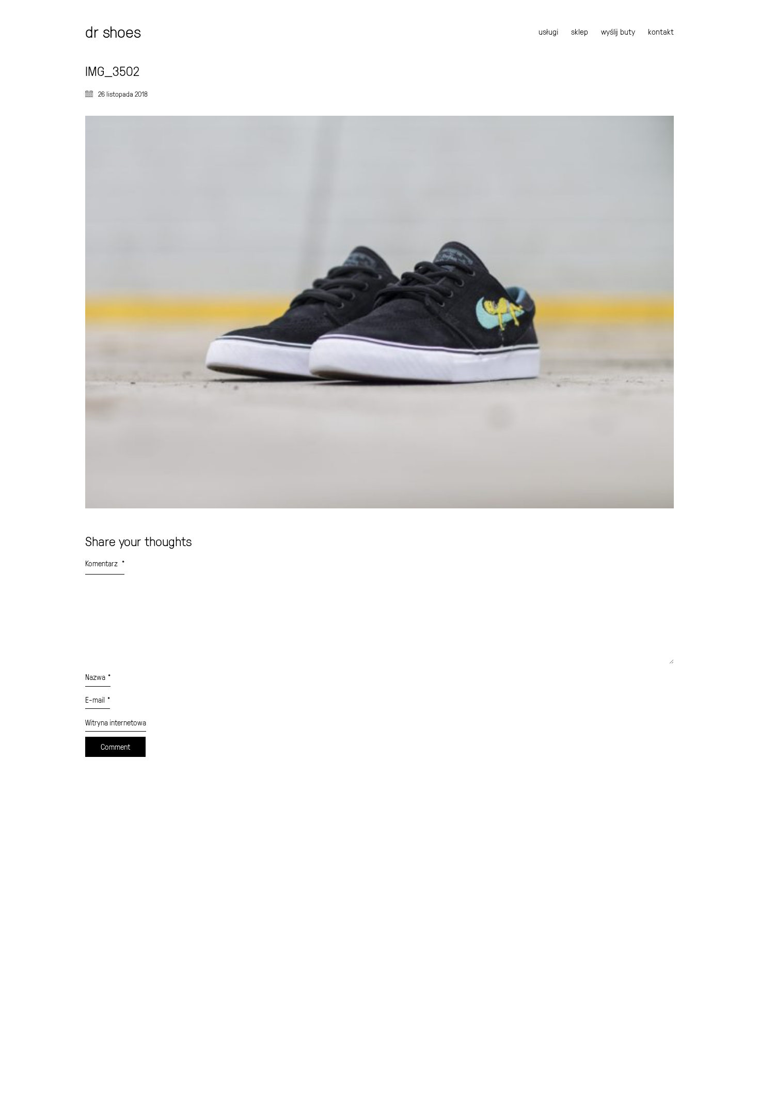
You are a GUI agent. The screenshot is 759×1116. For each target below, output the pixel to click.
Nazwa (97, 677)
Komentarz (104, 563)
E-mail (97, 699)
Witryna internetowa (115, 722)
